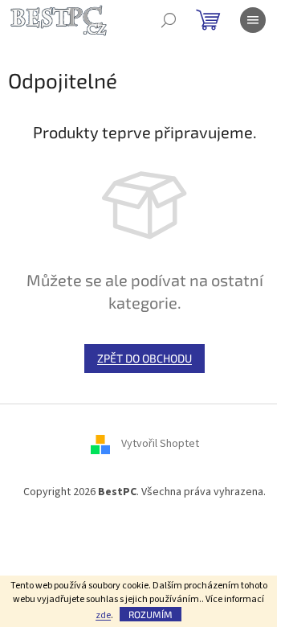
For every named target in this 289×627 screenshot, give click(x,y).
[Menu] (253, 20)
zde (103, 615)
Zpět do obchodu (144, 358)
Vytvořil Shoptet (160, 444)
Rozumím (150, 614)
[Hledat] (169, 20)
